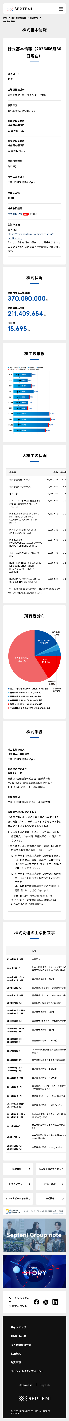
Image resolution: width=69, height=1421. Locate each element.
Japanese (26, 1385)
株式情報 (50, 1198)
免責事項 (16, 1362)
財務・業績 (50, 1183)
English (45, 1385)
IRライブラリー (17, 1183)
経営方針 (16, 1169)
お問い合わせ (18, 1336)
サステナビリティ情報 (17, 1198)
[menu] (61, 9)
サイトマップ (18, 1327)
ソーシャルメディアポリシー (27, 1371)
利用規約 (16, 1353)
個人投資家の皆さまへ (50, 1169)
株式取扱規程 (15, 214)
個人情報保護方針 (21, 1345)
